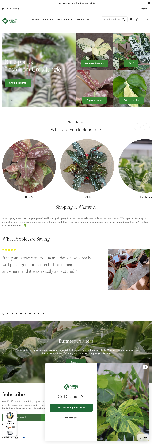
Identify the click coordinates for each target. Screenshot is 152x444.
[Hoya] (29, 166)
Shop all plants (17, 83)
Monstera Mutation (94, 63)
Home (35, 19)
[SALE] (87, 166)
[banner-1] (94, 51)
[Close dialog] (145, 367)
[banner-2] (131, 51)
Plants (46, 19)
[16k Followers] (16, 437)
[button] (137, 19)
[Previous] (40, 3)
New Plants (64, 19)
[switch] (10, 433)
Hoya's (29, 197)
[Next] (111, 3)
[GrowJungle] (9, 21)
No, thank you (71, 418)
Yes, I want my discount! (71, 407)
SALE (131, 63)
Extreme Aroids (131, 100)
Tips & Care (82, 19)
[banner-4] (131, 88)
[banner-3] (94, 88)
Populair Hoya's (94, 100)
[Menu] (15, 412)
